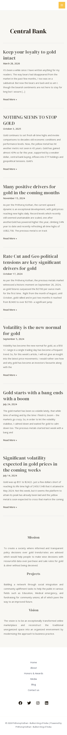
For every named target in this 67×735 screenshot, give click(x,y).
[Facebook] (20, 703)
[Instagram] (38, 703)
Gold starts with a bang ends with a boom (33, 395)
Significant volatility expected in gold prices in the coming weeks (30, 464)
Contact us (33, 690)
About (33, 667)
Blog (33, 684)
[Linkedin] (46, 703)
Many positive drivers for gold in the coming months (31, 189)
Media (33, 678)
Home (33, 662)
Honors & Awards (33, 673)
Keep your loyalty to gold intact (29, 55)
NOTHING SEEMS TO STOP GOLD (30, 120)
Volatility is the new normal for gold (32, 330)
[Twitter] (29, 703)
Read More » (10, 99)
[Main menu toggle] (62, 5)
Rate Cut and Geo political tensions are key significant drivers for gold (32, 262)
